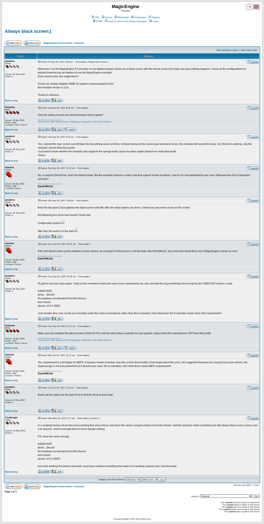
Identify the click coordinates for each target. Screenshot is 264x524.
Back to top (11, 100)
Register (156, 17)
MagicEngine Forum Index (58, 43)
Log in (155, 21)
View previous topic (227, 50)
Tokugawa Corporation (81, 122)
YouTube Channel (102, 122)
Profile (99, 21)
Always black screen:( (28, 31)
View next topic (249, 50)
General (79, 43)
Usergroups (140, 17)
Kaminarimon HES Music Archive (53, 122)
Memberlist (123, 17)
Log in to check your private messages (127, 21)
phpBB (125, 519)
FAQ (97, 17)
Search (108, 17)
